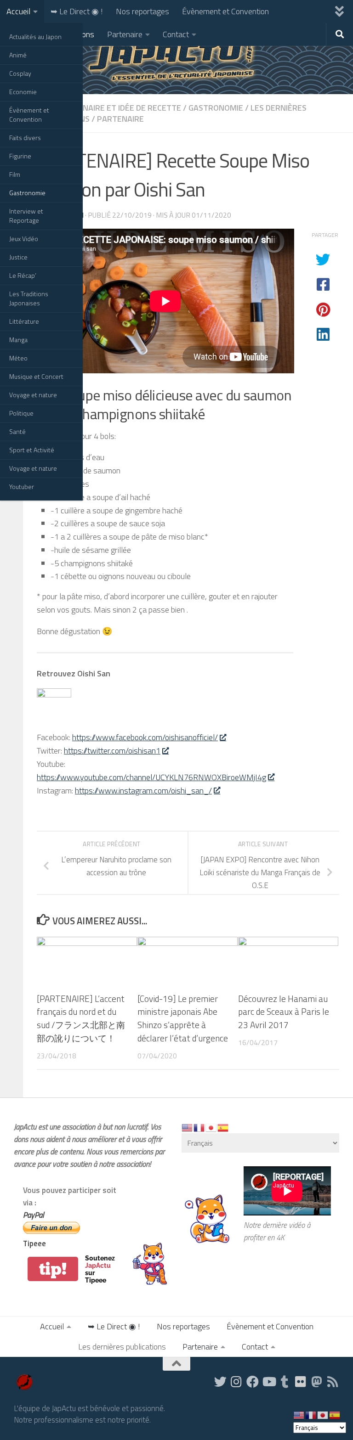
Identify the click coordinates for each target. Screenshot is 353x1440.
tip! (53, 1269)
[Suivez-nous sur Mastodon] (317, 1381)
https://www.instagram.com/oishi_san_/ (143, 790)
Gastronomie (27, 192)
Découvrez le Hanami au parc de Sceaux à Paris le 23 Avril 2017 (283, 1012)
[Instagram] (236, 1381)
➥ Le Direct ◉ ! (77, 11)
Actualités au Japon (35, 36)
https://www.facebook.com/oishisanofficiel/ (145, 737)
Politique (21, 413)
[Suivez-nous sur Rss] (333, 1381)
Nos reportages (142, 11)
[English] (188, 1127)
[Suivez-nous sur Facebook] (252, 1381)
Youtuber (21, 486)
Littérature (24, 321)
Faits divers (25, 137)
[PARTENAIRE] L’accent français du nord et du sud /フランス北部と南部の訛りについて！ (81, 1018)
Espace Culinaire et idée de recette (109, 107)
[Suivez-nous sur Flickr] (301, 1381)
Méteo (18, 358)
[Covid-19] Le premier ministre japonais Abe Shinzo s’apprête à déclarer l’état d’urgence (182, 1018)
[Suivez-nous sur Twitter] (220, 1381)
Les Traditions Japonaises (28, 298)
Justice (18, 257)
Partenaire (124, 34)
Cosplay (20, 73)
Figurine (20, 156)
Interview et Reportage (26, 215)
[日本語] (211, 1127)
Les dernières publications (122, 1346)
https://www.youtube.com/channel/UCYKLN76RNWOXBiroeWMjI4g (151, 777)
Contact (176, 34)
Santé (17, 431)
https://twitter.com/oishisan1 (112, 750)
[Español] (223, 1127)
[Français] (199, 1127)
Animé (18, 55)
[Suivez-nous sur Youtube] (268, 1381)
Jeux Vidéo (23, 238)
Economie (23, 91)
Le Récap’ (22, 275)
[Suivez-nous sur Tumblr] (285, 1381)
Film (14, 174)
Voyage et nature (33, 394)
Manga (18, 339)
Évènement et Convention (29, 114)
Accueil (18, 11)
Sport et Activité (31, 450)
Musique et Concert (36, 376)
